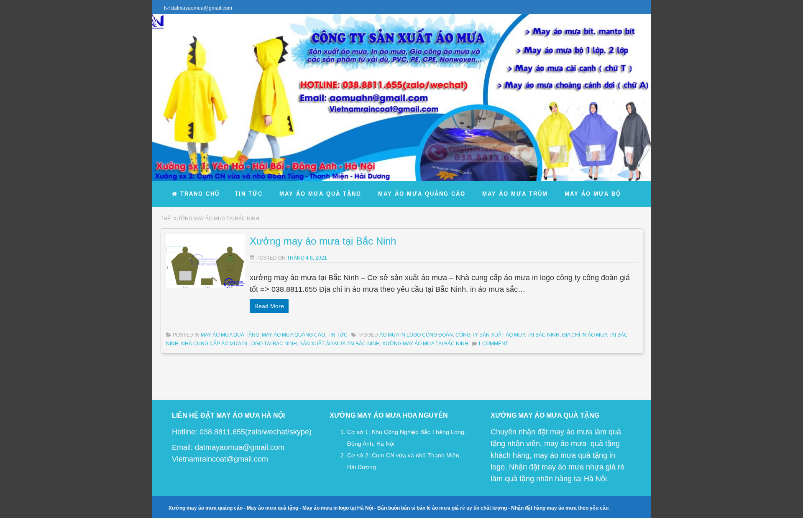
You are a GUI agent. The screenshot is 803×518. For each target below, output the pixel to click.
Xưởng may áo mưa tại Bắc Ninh (323, 241)
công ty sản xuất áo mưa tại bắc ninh (507, 335)
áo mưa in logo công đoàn (416, 335)
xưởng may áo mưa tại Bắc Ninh (425, 344)
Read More (269, 306)
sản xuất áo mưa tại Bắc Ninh (339, 344)
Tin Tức (337, 335)
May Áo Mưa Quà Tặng (230, 335)
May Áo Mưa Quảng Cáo (293, 335)
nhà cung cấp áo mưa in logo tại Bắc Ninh (239, 344)
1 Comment (493, 344)
